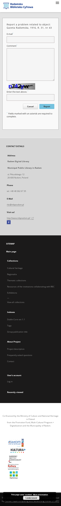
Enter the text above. (17, 91)
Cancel (30, 106)
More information (40, 494)
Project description (15, 349)
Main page (11, 251)
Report (47, 106)
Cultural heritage (15, 268)
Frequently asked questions (19, 355)
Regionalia (12, 274)
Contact (10, 361)
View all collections (15, 302)
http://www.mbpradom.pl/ (19, 218)
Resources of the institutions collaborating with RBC (30, 286)
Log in (10, 381)
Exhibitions (12, 292)
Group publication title (17, 331)
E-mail (10, 34)
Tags (9, 325)
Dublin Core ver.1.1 (16, 319)
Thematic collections (16, 280)
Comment (12, 46)
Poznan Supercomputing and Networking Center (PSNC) (32, 501)
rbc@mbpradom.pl (15, 204)
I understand (31, 497)
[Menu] (57, 2)
